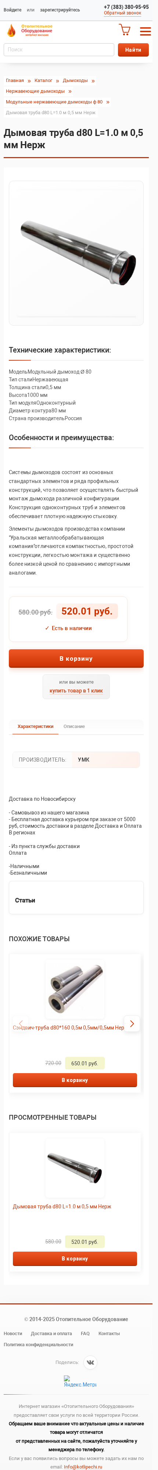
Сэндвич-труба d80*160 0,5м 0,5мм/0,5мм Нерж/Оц (71, 1031)
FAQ (85, 1333)
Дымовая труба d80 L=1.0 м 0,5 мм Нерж (62, 1206)
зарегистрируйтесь (60, 10)
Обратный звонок (122, 13)
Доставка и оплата (51, 1333)
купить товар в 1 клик (76, 691)
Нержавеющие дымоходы (35, 91)
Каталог (43, 80)
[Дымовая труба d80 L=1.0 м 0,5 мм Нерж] (76, 253)
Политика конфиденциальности (38, 1344)
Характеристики (35, 726)
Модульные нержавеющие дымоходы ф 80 (54, 102)
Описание (74, 726)
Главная (15, 80)
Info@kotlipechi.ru (83, 1467)
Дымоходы (75, 80)
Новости (13, 1333)
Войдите (12, 10)
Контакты (109, 1333)
